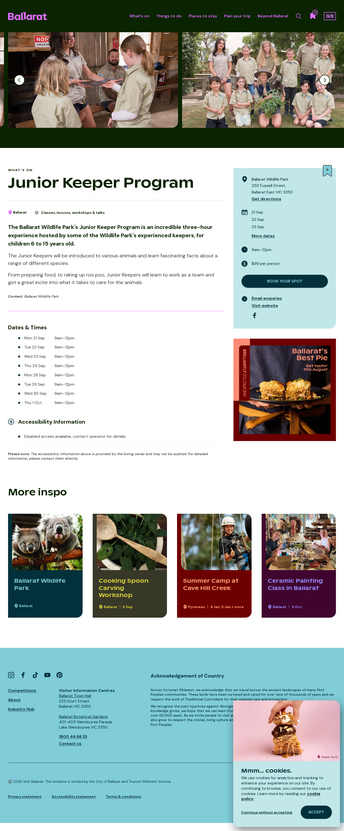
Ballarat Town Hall (75, 695)
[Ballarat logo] (27, 16)
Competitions (22, 690)
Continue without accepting (266, 812)
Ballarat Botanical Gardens (83, 716)
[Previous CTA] (19, 80)
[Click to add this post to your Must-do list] (327, 171)
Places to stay (203, 16)
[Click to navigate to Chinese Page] (330, 16)
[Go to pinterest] (59, 675)
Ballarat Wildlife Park (39, 584)
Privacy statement (25, 796)
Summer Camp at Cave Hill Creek (210, 584)
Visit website (265, 305)
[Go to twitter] (35, 675)
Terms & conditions (123, 796)
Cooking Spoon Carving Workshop (124, 588)
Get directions (266, 199)
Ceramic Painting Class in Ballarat (295, 584)
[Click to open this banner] (284, 390)
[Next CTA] (324, 80)
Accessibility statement (74, 796)
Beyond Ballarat (273, 16)
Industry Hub (21, 709)
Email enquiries (267, 298)
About (14, 699)
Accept (316, 812)
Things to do (169, 16)
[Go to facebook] (255, 315)
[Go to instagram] (11, 675)
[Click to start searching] (299, 16)
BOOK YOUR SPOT (284, 281)
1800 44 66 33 (73, 736)
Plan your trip (237, 16)
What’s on (139, 16)
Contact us (70, 743)
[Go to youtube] (47, 675)
